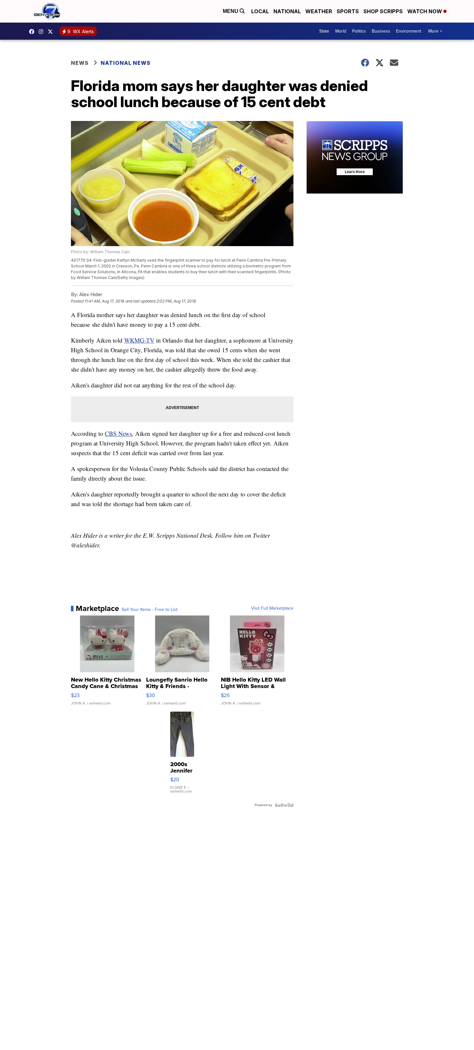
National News (126, 63)
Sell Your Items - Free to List (149, 609)
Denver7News (33, 31)
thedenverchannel (42, 31)
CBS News (118, 433)
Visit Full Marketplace (272, 608)
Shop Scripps (383, 11)
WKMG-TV (139, 340)
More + (435, 31)
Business (381, 31)
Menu (231, 11)
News (80, 63)
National (287, 11)
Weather (318, 11)
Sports (348, 11)
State (324, 31)
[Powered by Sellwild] (284, 805)
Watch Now (425, 11)
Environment (408, 31)
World (340, 31)
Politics (359, 31)
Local (260, 11)
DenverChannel (52, 31)
